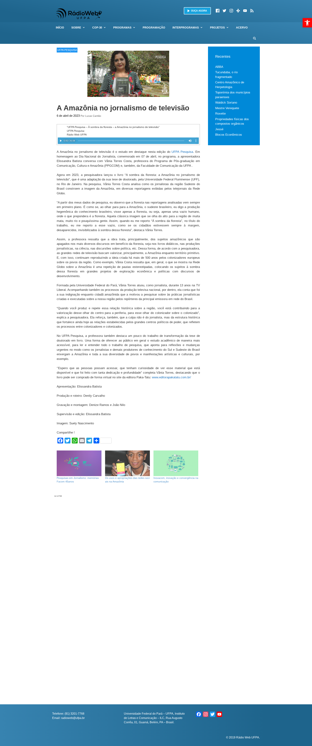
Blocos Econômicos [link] (228, 134)
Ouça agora (199, 10)
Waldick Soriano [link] (226, 102)
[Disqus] (128, 542)
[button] (85, 27)
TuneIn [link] (238, 10)
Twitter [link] (224, 10)
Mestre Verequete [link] (227, 108)
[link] (307, 22)
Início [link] (60, 27)
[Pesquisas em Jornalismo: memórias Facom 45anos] (79, 463)
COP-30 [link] (97, 27)
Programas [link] (122, 27)
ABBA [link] (219, 67)
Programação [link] (154, 27)
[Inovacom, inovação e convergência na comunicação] (175, 463)
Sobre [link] (76, 27)
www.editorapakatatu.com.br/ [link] (171, 377)
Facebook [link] (217, 10)
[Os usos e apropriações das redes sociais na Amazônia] (127, 463)
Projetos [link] (217, 27)
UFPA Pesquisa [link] (182, 152)
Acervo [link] (242, 27)
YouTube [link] (245, 10)
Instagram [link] (231, 10)
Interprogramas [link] (185, 27)
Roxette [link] (220, 113)
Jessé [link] (219, 129)
